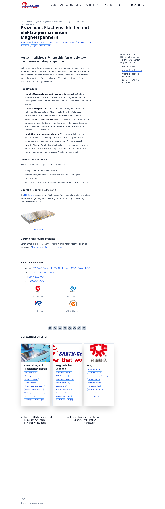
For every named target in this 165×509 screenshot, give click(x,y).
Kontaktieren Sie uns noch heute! (47, 247)
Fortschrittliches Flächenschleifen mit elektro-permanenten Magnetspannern (130, 58)
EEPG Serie (29, 195)
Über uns (122, 5)
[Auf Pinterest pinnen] (70, 328)
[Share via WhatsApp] (79, 328)
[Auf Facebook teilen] (74, 328)
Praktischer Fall (93, 5)
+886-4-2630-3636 (36, 281)
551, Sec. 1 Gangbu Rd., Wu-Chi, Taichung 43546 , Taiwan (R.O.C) (61, 268)
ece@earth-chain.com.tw (42, 272)
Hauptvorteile (128, 66)
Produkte (109, 5)
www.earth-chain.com (36, 503)
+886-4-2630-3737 (36, 276)
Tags (23, 498)
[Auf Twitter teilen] (55, 328)
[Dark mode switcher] (143, 5)
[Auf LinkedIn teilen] (50, 328)
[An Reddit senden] (65, 328)
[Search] (139, 5)
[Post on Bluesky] (60, 328)
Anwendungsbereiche (132, 70)
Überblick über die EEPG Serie (130, 75)
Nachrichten (75, 5)
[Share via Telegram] (84, 328)
